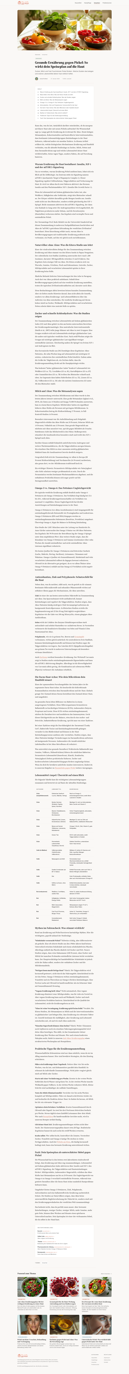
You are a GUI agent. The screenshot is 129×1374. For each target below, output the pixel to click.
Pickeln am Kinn (63, 1142)
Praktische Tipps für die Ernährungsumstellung (54, 115)
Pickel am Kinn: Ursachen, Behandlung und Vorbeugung (31, 1341)
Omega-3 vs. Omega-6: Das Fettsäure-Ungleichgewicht (57, 102)
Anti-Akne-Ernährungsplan (74, 1038)
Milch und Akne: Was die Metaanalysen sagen (53, 100)
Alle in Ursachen (106, 1273)
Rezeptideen (48, 1116)
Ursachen (97, 3)
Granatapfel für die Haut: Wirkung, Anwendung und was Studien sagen (63, 1303)
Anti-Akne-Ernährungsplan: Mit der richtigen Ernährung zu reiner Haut (30, 1303)
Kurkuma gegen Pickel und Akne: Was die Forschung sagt (64, 1341)
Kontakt (106, 1362)
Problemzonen (107, 3)
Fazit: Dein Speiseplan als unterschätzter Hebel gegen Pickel (58, 118)
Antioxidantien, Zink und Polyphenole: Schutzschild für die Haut (58, 105)
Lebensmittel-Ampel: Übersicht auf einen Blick (54, 110)
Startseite (37, 54)
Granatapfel (79, 636)
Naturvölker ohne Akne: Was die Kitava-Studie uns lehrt (56, 94)
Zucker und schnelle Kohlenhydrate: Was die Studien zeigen (58, 97)
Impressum (107, 1357)
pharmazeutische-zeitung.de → (62, 1247)
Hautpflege (87, 3)
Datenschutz (107, 1360)
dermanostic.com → (51, 1252)
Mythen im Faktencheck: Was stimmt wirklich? (53, 113)
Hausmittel (78, 3)
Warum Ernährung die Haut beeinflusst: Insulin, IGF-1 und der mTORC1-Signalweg (64, 92)
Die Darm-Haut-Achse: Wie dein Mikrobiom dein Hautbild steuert (59, 107)
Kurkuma (43, 657)
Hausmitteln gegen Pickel (65, 768)
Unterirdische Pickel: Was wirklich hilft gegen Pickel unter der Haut (96, 1341)
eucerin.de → (46, 1231)
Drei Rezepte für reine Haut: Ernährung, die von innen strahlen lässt (96, 1303)
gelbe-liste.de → (49, 1236)
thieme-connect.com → (49, 1241)
